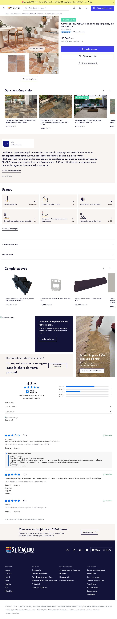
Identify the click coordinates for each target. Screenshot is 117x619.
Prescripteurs (91, 584)
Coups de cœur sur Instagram (69, 570)
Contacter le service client (95, 580)
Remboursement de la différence (57, 610)
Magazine (62, 573)
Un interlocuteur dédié (39, 573)
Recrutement (91, 594)
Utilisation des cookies (12, 613)
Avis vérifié (108, 435)
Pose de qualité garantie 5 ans (42, 577)
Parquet (7, 570)
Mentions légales (41, 610)
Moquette (8, 584)
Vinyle (7, 580)
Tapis (6, 587)
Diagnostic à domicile (39, 587)
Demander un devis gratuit (96, 570)
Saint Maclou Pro (92, 587)
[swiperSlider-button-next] (109, 90)
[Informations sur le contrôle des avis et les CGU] (43, 395)
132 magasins (36, 570)
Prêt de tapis (36, 584)
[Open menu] (3, 8)
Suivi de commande (93, 577)
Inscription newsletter (66, 580)
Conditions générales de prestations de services (98, 606)
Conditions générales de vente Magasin (44, 606)
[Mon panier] (86, 8)
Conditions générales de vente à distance (70, 606)
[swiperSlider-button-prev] (103, 90)
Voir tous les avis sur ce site (31, 398)
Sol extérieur (9, 591)
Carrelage (8, 573)
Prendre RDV (91, 573)
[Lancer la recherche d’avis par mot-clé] (111, 411)
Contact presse (92, 591)
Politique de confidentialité (77, 610)
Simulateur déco (64, 577)
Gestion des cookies (93, 610)
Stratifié (7, 577)
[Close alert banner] (113, 2)
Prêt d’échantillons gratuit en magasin (44, 580)
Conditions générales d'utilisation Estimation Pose (20, 610)
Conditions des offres (25, 606)
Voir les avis (80, 32)
